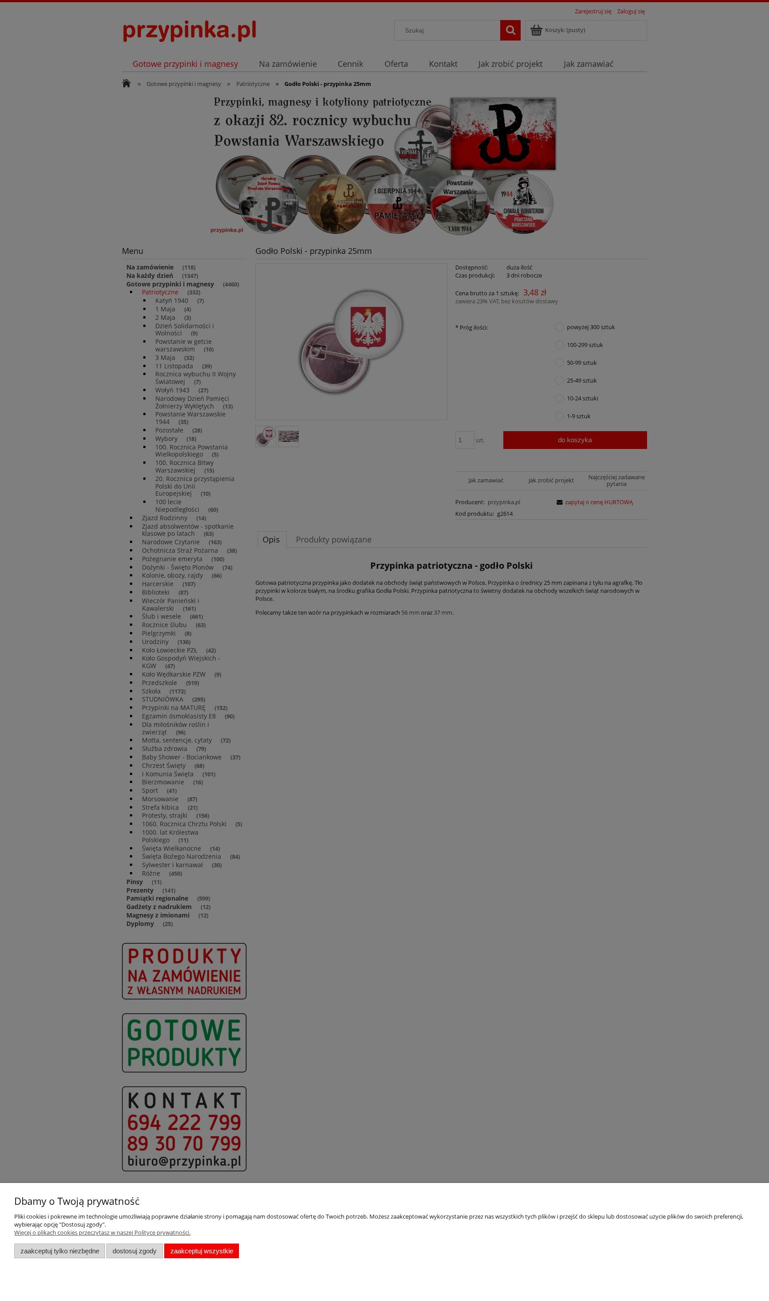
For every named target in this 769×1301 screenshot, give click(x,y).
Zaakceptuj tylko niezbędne (59, 1251)
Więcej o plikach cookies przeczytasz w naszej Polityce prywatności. (102, 1232)
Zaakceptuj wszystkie (201, 1251)
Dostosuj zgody (135, 1251)
